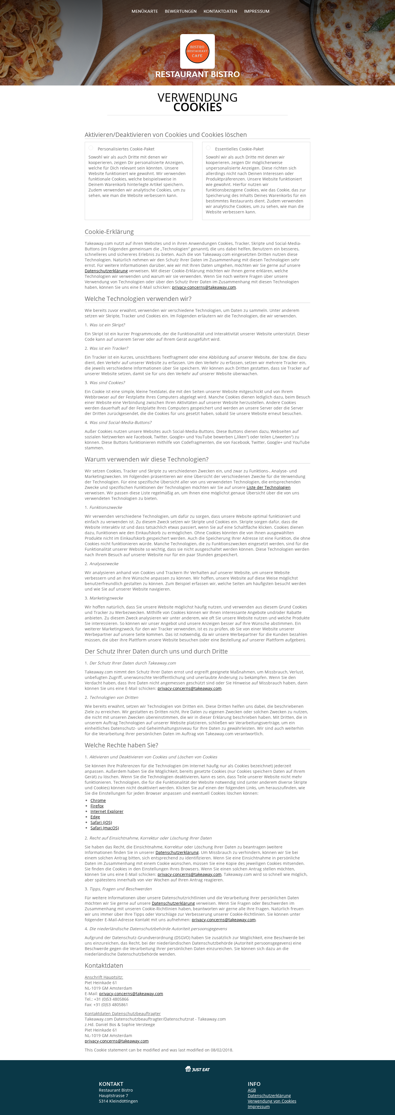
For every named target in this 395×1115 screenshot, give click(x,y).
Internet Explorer (107, 811)
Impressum (257, 11)
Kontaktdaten (220, 11)
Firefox (97, 806)
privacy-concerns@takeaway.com (204, 287)
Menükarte (145, 11)
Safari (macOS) (105, 828)
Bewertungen (181, 11)
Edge (95, 817)
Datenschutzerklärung (106, 270)
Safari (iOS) (101, 822)
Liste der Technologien (269, 487)
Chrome (98, 800)
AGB (252, 1090)
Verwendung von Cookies (272, 1101)
